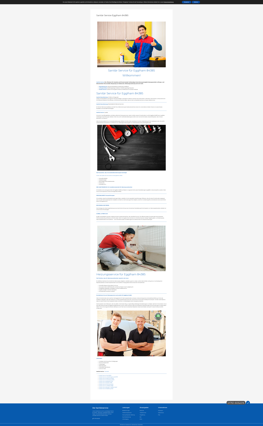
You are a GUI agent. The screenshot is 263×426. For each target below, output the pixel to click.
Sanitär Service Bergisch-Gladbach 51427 (108, 387)
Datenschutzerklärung (169, 2)
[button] (248, 403)
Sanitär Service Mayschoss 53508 (106, 378)
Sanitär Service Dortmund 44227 (106, 384)
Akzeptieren (186, 2)
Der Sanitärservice (100, 408)
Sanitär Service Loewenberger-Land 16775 (108, 376)
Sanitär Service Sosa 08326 (105, 375)
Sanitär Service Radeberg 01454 (106, 388)
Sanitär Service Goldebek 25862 (106, 385)
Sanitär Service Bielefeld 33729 (106, 381)
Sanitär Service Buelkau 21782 (105, 382)
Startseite (107, 371)
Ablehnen (196, 2)
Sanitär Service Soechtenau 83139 (106, 379)
